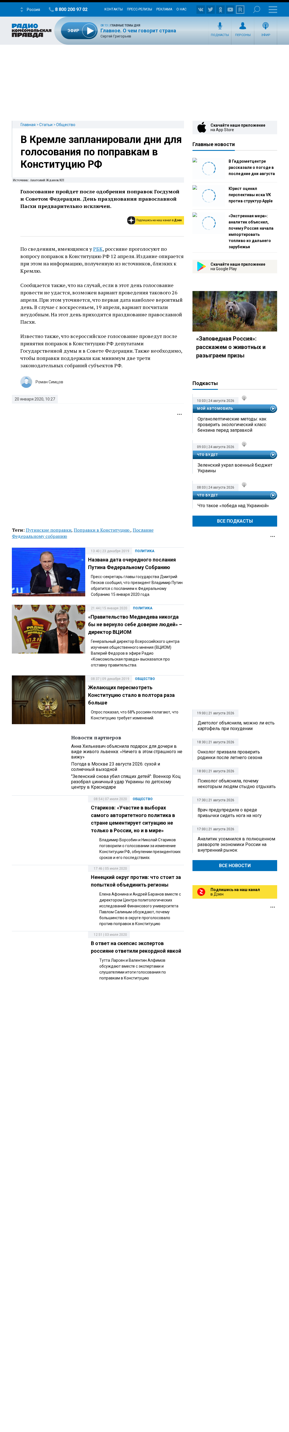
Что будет (207, 455)
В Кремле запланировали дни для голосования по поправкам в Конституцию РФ (101, 152)
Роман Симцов (49, 382)
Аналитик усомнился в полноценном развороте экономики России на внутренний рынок (236, 844)
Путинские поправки (48, 530)
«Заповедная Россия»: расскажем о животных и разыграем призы (231, 347)
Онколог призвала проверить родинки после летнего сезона (230, 754)
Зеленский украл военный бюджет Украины (235, 467)
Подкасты (220, 35)
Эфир (265, 35)
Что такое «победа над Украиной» (233, 505)
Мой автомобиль (215, 409)
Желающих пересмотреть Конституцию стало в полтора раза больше (131, 695)
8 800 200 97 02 (71, 9)
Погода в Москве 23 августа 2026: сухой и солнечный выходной (115, 766)
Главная (28, 124)
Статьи (45, 124)
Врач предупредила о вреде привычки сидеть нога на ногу (230, 812)
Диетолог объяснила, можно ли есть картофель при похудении (236, 725)
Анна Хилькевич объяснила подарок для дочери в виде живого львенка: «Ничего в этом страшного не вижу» (126, 752)
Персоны (243, 35)
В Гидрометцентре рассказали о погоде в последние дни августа (252, 167)
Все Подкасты (235, 521)
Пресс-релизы (139, 9)
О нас (181, 9)
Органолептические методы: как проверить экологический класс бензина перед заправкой (232, 424)
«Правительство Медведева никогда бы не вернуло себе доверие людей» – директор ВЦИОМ (135, 624)
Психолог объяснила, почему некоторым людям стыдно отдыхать (237, 783)
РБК (98, 248)
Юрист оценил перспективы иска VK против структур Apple (251, 194)
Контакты (113, 9)
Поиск (256, 9)
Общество (65, 124)
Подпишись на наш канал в (159, 220)
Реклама (164, 9)
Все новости (235, 865)
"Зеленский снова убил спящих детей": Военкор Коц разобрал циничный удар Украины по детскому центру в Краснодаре (126, 782)
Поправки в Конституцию (102, 530)
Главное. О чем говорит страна (138, 30)
